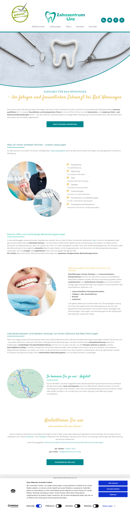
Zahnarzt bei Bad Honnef (55, 442)
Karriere (80, 26)
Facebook (30, 437)
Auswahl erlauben (113, 489)
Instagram (42, 437)
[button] (65, 124)
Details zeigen (107, 506)
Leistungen (55, 26)
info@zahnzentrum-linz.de (70, 452)
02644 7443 (70, 449)
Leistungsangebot (58, 151)
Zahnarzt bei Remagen (93, 442)
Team (68, 26)
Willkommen (38, 26)
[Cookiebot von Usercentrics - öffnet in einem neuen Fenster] (13, 506)
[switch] (59, 506)
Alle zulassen (113, 483)
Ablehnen (113, 494)
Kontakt (93, 26)
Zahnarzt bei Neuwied (75, 442)
